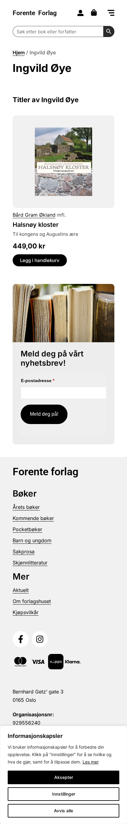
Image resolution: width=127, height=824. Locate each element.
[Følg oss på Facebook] (21, 639)
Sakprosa (24, 551)
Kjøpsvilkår (26, 612)
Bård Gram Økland (34, 215)
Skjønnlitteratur (30, 563)
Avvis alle (63, 810)
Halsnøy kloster (36, 224)
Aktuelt (21, 590)
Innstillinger (63, 794)
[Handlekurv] (95, 12)
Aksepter (63, 777)
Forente (35, 13)
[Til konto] (80, 13)
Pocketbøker (27, 529)
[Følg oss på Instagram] (40, 639)
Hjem (19, 52)
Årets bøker (26, 507)
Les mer (91, 761)
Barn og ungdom (32, 540)
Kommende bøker (33, 518)
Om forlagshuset (32, 601)
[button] (111, 13)
